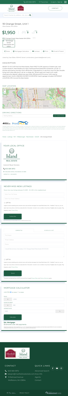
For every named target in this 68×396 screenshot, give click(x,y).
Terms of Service (44, 278)
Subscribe (12, 216)
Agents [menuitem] (38, 377)
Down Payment (8, 302)
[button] (30, 15)
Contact (55, 8)
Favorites (44, 2)
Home (4, 137)
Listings (9, 137)
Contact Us (6, 174)
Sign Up (60, 2)
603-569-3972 (30, 2)
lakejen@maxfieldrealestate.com (21, 374)
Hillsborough (21, 137)
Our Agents (13, 174)
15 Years (21, 292)
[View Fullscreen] (4, 96)
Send (13, 273)
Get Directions (59, 115)
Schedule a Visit (49, 230)
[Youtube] (57, 368)
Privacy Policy (15, 210)
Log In (54, 2)
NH (15, 137)
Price (5, 296)
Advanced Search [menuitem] (42, 371)
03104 (37, 137)
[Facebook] (52, 368)
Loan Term (7, 292)
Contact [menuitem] (38, 380)
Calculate (13, 317)
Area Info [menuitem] (38, 374)
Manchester (30, 137)
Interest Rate (8, 308)
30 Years (14, 292)
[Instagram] (61, 368)
